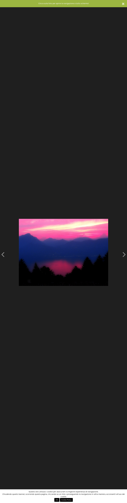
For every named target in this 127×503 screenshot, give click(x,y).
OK (57, 500)
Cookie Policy (66, 500)
